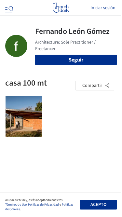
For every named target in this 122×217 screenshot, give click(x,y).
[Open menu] (8, 7)
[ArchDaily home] (61, 8)
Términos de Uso (16, 204)
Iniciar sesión (102, 8)
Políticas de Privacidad (43, 204)
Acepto (98, 204)
